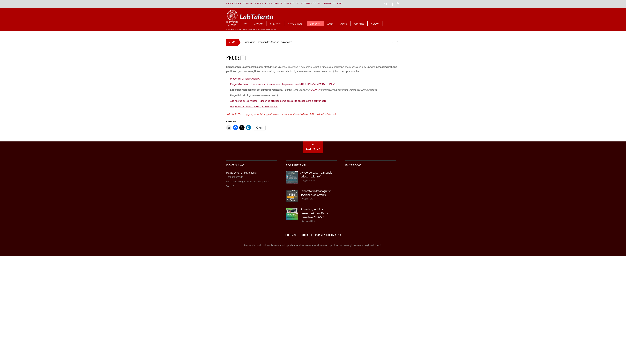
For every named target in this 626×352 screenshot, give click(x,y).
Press (343, 23)
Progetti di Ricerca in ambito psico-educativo (254, 106)
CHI (245, 23)
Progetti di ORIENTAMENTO (245, 79)
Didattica (275, 23)
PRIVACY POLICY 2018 (328, 235)
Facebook (353, 165)
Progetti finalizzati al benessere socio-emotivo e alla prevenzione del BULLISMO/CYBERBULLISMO (282, 84)
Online (375, 23)
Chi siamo (291, 235)
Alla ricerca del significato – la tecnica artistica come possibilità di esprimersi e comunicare (278, 101)
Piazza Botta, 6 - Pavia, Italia (241, 172)
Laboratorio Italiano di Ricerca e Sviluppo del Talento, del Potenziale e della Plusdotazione (284, 3)
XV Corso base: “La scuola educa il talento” (316, 174)
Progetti (315, 23)
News (330, 23)
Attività (258, 23)
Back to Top (313, 148)
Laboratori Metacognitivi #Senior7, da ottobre (268, 42)
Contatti (359, 23)
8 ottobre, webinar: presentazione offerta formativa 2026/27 (314, 213)
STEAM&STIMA (295, 23)
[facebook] (392, 3)
